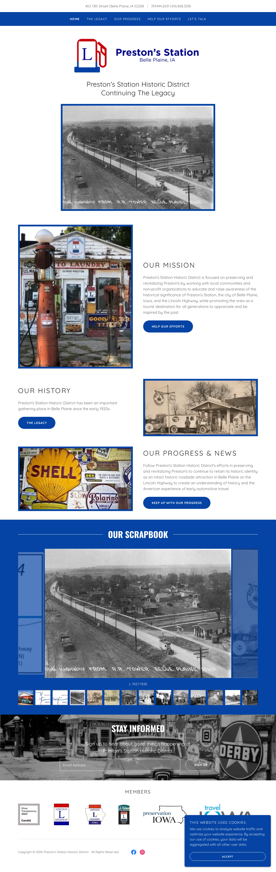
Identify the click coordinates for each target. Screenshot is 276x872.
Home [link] (75, 19)
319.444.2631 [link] (160, 6)
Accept (227, 856)
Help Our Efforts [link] (164, 19)
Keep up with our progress (177, 503)
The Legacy (37, 423)
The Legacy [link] (97, 19)
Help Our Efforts (168, 326)
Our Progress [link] (127, 19)
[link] (138, 55)
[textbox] (120, 765)
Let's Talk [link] (197, 19)
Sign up (200, 765)
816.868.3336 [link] (181, 6)
